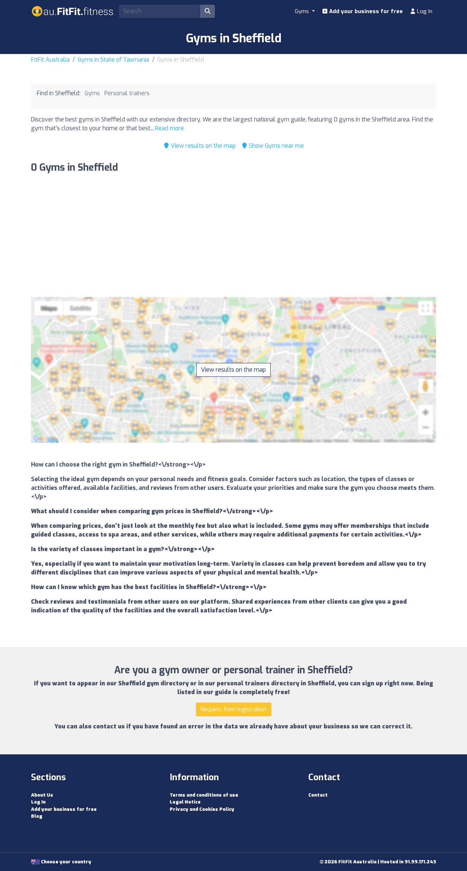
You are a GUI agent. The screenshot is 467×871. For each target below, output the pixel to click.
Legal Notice (185, 802)
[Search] (207, 11)
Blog (36, 816)
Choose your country (65, 862)
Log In (424, 11)
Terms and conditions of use (204, 795)
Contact (318, 795)
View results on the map (202, 146)
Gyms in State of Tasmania (113, 59)
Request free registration (234, 709)
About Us (42, 795)
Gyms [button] (302, 11)
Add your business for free (365, 11)
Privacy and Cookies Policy (202, 809)
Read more (169, 128)
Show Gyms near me (275, 146)
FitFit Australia (50, 59)
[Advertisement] (233, 237)
